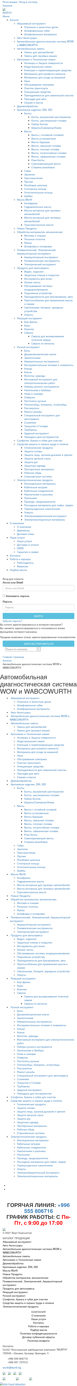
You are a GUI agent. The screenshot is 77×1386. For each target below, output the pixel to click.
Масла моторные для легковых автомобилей (44, 888)
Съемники (30, 422)
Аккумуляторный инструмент (41, 257)
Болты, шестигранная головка (48, 120)
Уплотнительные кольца (38, 192)
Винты (28, 131)
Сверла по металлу (42, 343)
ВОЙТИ (7, 12)
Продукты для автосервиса (33, 268)
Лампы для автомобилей (39, 52)
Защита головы (33, 451)
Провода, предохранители (39, 501)
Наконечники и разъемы (38, 494)
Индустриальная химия (38, 66)
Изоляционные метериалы (40, 483)
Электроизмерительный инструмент (45, 516)
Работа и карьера (20, 559)
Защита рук (31, 462)
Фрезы (28, 242)
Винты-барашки (40, 142)
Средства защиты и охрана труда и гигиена (42, 444)
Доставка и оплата (28, 544)
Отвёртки (29, 397)
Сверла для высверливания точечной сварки (47, 338)
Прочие (28, 181)
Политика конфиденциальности (38, 1333)
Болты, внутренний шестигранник (51, 117)
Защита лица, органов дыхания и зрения (48, 455)
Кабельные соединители (38, 490)
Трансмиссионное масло (39, 224)
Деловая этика (25, 534)
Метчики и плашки (35, 235)
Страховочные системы (38, 476)
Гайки (27, 171)
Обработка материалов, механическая (40, 232)
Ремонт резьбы (33, 411)
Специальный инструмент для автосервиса (43, 1075)
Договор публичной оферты (38, 1337)
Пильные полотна (34, 239)
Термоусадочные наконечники (42, 508)
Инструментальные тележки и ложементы (48, 365)
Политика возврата (38, 1340)
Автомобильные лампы (30, 48)
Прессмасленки (33, 178)
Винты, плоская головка (45, 149)
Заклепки (29, 174)
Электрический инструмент (40, 264)
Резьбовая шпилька (35, 185)
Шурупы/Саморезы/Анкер (46, 127)
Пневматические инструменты (42, 260)
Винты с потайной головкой (47, 135)
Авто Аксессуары (27, 38)
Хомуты (28, 314)
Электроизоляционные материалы (44, 519)
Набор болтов (39, 124)
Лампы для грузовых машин (40, 56)
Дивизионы (23, 530)
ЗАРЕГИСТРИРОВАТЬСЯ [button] (38, 643)
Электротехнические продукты (35, 480)
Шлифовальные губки (37, 30)
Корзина (7, 5)
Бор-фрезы (30, 322)
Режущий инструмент (29, 318)
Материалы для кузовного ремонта (45, 73)
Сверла (28, 332)
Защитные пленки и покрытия (41, 275)
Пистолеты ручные (35, 401)
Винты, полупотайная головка (48, 153)
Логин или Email (13, 582)
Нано (27, 81)
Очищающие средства (37, 91)
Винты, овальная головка (46, 145)
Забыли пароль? (12, 621)
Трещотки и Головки (36, 426)
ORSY (20, 548)
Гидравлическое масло (37, 207)
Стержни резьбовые (43, 167)
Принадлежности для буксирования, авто (48, 296)
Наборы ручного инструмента (41, 386)
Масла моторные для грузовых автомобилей (43, 885)
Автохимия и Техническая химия (36, 59)
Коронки (29, 329)
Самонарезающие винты (46, 163)
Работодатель (25, 562)
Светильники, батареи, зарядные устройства (43, 971)
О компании (17, 523)
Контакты (15, 555)
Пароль (7, 601)
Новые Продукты (27, 228)
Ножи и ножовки (33, 393)
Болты (28, 113)
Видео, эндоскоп (34, 271)
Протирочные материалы (39, 469)
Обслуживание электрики (39, 84)
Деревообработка (27, 106)
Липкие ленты (32, 282)
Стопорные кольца (35, 189)
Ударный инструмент (36, 433)
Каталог (14, 20)
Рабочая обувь (33, 473)
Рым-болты (38, 160)
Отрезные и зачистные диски (41, 27)
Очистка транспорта (36, 88)
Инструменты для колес (38, 278)
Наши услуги (17, 537)
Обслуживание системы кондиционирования (38, 287)
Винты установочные (43, 138)
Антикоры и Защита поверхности (43, 63)
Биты (27, 350)
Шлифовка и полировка (38, 246)
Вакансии (22, 566)
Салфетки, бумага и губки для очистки (39, 440)
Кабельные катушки (35, 487)
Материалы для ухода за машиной (44, 77)
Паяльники (30, 498)
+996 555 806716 (47, 1208)
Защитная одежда (34, 465)
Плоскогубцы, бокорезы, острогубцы (45, 404)
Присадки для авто (35, 99)
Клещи (28, 368)
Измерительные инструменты (41, 361)
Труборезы (30, 429)
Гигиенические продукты (38, 447)
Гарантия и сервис (28, 552)
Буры (27, 325)
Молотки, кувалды (34, 375)
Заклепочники (32, 357)
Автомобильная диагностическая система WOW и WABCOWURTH (32, 1250)
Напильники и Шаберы (37, 390)
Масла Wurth (24, 199)
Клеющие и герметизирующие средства (47, 70)
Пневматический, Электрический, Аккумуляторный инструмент (36, 251)
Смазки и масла (33, 102)
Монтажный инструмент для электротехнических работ (40, 381)
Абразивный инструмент (31, 23)
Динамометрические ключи (40, 354)
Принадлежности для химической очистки (48, 95)
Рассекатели (31, 408)
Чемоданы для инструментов (41, 437)
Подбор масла (18, 570)
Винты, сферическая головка (48, 156)
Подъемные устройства (38, 293)
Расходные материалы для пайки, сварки (48, 505)
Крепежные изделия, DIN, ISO (34, 109)
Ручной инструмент (28, 347)
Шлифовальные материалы (40, 34)
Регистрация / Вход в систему (20, 2)
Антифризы (31, 203)
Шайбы (28, 196)
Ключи (28, 372)
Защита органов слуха (37, 458)
